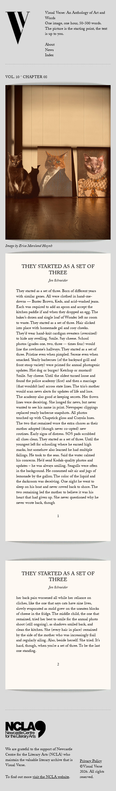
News (49, 50)
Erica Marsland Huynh (35, 246)
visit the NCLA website (51, 777)
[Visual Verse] (17, 28)
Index (49, 55)
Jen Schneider (58, 281)
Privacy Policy (91, 761)
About (49, 45)
